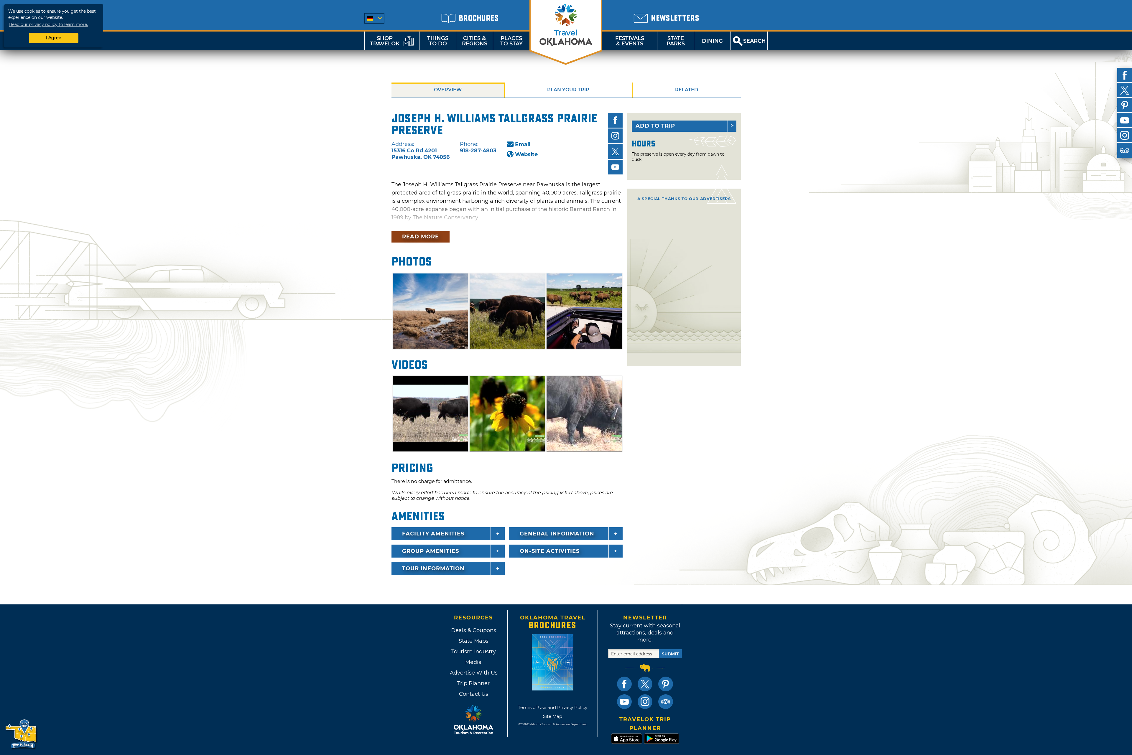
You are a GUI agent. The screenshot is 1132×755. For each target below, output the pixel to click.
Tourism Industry (473, 651)
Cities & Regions (474, 41)
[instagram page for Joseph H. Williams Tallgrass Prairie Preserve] (615, 135)
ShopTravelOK (384, 41)
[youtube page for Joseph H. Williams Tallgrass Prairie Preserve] (615, 167)
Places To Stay (511, 41)
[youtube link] (624, 701)
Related (686, 90)
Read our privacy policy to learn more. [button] (48, 24)
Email (522, 144)
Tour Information (433, 568)
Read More (420, 236)
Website (526, 154)
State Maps (473, 641)
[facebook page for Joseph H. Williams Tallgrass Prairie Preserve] (615, 120)
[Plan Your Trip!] (21, 734)
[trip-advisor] (1124, 150)
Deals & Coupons (473, 630)
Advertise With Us (473, 673)
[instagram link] (645, 701)
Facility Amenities (433, 533)
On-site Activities (550, 551)
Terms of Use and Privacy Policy (552, 707)
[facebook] (1124, 75)
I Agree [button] (53, 37)
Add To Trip (655, 126)
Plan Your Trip (568, 90)
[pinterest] (1124, 105)
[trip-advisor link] (665, 701)
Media (473, 662)
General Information (557, 533)
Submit (670, 654)
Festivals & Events (629, 41)
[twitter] (1124, 90)
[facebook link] (624, 684)
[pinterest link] (665, 684)
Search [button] (754, 41)
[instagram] (1124, 135)
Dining (712, 41)
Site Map (552, 716)
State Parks (676, 41)
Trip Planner (473, 683)
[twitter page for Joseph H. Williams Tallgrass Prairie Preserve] (615, 151)
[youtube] (1124, 120)
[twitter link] (645, 684)
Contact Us (473, 694)
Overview (448, 90)
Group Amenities (430, 551)
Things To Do (437, 41)
